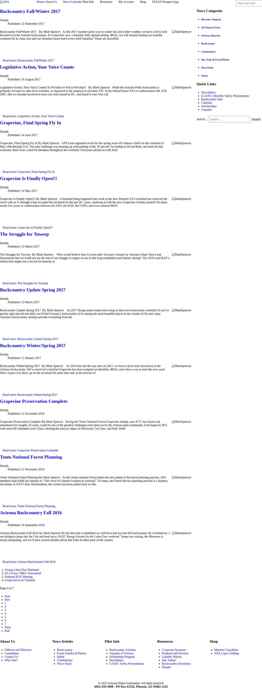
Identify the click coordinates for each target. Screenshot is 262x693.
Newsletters (208, 92)
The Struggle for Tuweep (24, 234)
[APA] (4, 1)
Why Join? (11, 660)
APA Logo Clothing (226, 653)
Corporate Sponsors (174, 649)
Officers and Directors (18, 649)
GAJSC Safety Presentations (126, 663)
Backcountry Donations (176, 663)
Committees (12, 653)
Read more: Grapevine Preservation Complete (30, 450)
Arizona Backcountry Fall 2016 (31, 512)
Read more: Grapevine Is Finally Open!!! (28, 227)
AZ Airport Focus (210, 27)
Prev (7, 599)
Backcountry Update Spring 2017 (32, 289)
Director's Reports (211, 19)
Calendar (206, 102)
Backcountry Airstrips (122, 649)
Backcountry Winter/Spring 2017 (33, 345)
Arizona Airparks (210, 35)
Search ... (202, 119)
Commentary (208, 51)
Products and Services (175, 653)
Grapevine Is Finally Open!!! (28, 178)
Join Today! (169, 660)
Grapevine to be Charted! (20, 580)
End (7, 630)
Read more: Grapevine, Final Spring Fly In (29, 171)
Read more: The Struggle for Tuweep (25, 283)
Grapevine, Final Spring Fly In (30, 122)
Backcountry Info (211, 99)
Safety (204, 75)
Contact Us (11, 656)
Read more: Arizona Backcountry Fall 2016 (29, 561)
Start (7, 596)
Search (256, 119)
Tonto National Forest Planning (31, 456)
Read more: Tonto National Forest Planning (29, 506)
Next (8, 627)
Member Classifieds (226, 649)
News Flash (207, 67)
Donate (166, 667)
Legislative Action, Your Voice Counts (37, 67)
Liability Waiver (171, 656)
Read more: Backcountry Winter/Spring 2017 (30, 394)
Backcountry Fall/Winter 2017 (30, 11)
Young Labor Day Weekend (22, 569)
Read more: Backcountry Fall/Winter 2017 (28, 60)
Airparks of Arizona (121, 653)
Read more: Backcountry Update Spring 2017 (30, 339)
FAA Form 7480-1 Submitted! (23, 573)
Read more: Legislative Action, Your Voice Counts (33, 116)
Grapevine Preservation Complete (34, 401)
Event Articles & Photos (71, 653)
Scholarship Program (122, 656)
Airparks (206, 109)
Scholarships (209, 106)
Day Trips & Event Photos (215, 59)
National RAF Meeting (19, 576)
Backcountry (208, 43)
